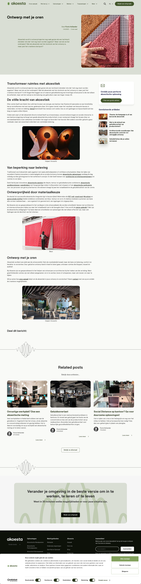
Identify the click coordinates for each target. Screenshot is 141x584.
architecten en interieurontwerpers (79, 177)
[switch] (56, 580)
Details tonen (103, 580)
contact (75, 279)
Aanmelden (127, 549)
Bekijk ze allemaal (70, 450)
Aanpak (69, 542)
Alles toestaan (125, 559)
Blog (68, 549)
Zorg (48, 553)
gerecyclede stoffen (15, 199)
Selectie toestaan (125, 565)
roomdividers (25, 185)
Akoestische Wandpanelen (35, 542)
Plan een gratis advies (111, 100)
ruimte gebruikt (81, 207)
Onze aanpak (33, 4)
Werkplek (50, 542)
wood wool (79, 197)
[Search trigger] (105, 4)
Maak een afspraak (124, 4)
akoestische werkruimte (83, 185)
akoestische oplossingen (72, 174)
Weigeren (125, 571)
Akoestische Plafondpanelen (32, 547)
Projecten (70, 553)
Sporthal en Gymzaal (53, 549)
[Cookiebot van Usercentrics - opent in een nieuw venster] (12, 580)
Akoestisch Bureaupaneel (35, 551)
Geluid (32, 109)
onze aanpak (23, 279)
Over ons (70, 546)
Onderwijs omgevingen (54, 546)
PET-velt (71, 197)
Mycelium (87, 197)
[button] (45, 4)
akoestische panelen (35, 183)
